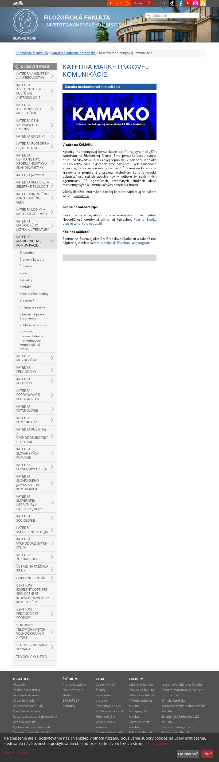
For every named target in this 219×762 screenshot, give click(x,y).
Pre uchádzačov (74, 684)
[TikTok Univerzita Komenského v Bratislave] (172, 3)
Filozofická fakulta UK (32, 52)
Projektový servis (108, 706)
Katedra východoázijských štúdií (32, 543)
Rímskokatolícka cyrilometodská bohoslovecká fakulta (184, 705)
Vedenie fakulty (24, 700)
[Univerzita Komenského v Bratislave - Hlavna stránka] (25, 21)
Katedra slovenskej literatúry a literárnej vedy (29, 502)
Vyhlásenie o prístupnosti (31, 727)
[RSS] (203, 3)
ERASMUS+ (70, 700)
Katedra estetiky (30, 136)
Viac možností (16, 752)
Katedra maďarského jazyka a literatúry (32, 225)
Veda (23, 273)
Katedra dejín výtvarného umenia (28, 124)
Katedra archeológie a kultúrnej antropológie (28, 91)
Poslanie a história (26, 689)
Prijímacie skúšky (32, 307)
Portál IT (140, 3)
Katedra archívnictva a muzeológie (29, 109)
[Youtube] (188, 3)
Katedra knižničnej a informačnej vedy (32, 198)
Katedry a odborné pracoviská (73, 52)
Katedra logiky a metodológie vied (31, 211)
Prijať (207, 753)
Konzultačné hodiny (33, 293)
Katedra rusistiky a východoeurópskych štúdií (32, 435)
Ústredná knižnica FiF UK (32, 568)
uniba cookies (156, 743)
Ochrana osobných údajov (32, 732)
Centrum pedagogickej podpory (27, 613)
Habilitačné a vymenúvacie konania (105, 721)
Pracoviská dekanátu (28, 711)
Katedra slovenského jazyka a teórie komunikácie (28, 482)
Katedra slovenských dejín (32, 467)
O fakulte (21, 679)
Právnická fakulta (141, 689)
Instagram (142, 242)
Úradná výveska (25, 722)
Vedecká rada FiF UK (28, 706)
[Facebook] (180, 3)
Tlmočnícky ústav (31, 656)
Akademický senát (26, 695)
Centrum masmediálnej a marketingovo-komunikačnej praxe (31, 340)
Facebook (124, 242)
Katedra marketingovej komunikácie (28, 241)
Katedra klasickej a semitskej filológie (32, 184)
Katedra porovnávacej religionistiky (28, 394)
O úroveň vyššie (35, 66)
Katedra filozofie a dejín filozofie (32, 145)
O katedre (26, 252)
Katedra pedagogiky (26, 369)
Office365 (117, 3)
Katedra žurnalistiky (27, 557)
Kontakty (68, 706)
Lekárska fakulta (141, 684)
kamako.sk (81, 196)
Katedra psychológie (27, 408)
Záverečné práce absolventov (32, 316)
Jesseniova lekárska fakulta (182, 684)
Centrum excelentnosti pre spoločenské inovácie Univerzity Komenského (32, 593)
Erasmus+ (26, 300)
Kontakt (25, 286)
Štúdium (25, 266)
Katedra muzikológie (27, 358)
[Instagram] (195, 3)
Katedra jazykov (30, 175)
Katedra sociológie (25, 518)
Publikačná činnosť (33, 325)
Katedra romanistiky (26, 420)
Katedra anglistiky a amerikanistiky (32, 75)
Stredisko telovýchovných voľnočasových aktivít (30, 631)
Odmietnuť (188, 753)
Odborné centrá (30, 578)
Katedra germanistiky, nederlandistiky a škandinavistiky (31, 161)
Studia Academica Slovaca (31, 647)
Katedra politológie (26, 381)
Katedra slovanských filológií (27, 453)
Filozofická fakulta (142, 695)
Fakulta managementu (178, 727)
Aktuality (25, 280)
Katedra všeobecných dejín (32, 529)
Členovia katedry (31, 259)
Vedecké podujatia (109, 732)
